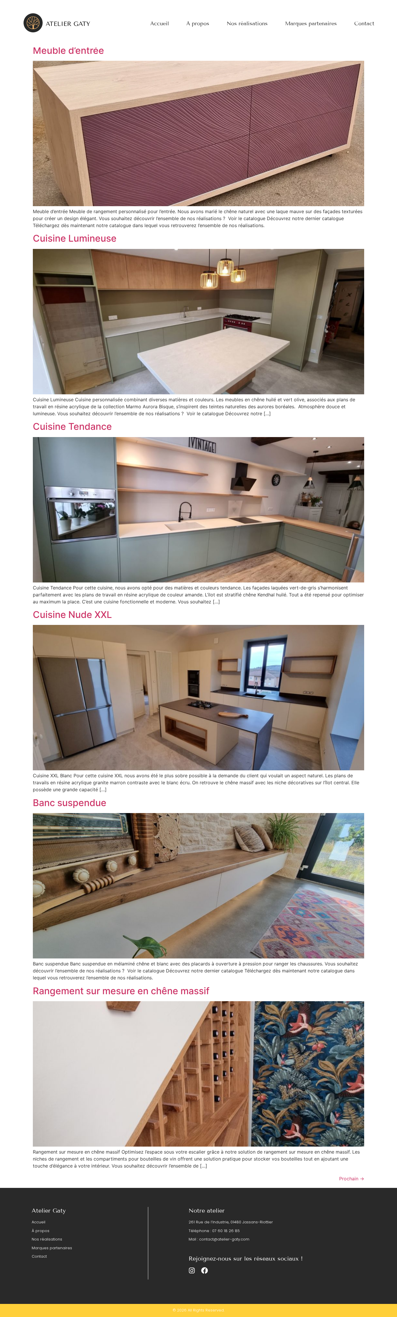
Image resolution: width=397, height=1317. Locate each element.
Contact (364, 23)
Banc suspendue (69, 802)
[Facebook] (204, 1270)
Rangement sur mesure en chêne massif (121, 991)
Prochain (351, 1178)
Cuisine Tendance (72, 426)
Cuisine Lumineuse (75, 238)
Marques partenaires (311, 23)
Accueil (159, 23)
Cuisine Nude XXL (72, 614)
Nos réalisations (247, 23)
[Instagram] (192, 1270)
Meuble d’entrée (68, 50)
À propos (197, 23)
